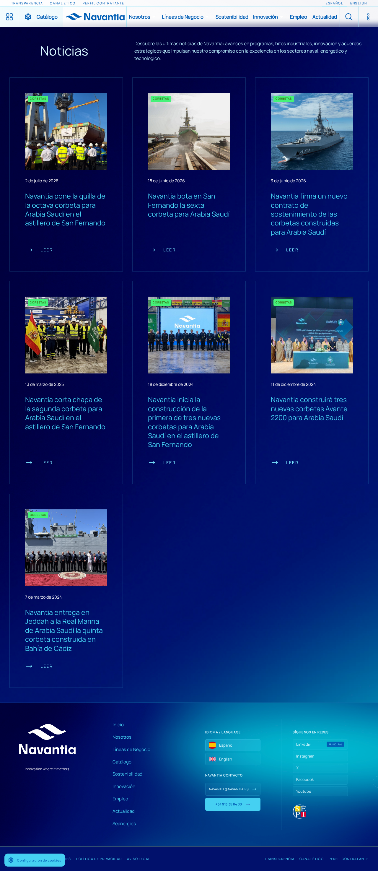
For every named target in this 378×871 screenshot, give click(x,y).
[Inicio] (95, 16)
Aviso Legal (138, 859)
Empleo (120, 799)
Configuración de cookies (39, 860)
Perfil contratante (349, 859)
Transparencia (279, 859)
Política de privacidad (99, 859)
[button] (143, 16)
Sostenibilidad (127, 774)
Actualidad (124, 811)
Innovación (124, 786)
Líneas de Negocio (131, 749)
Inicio (118, 725)
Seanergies (124, 823)
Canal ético (311, 859)
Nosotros (122, 737)
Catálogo (122, 762)
